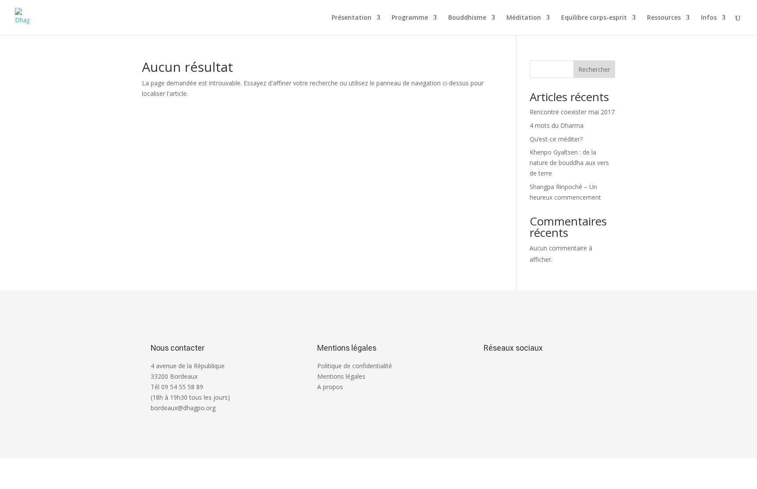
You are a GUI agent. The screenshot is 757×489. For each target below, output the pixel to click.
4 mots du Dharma (557, 125)
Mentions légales (341, 376)
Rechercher (594, 69)
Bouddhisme (467, 17)
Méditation (523, 17)
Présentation (351, 17)
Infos (709, 17)
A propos (330, 387)
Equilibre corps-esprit (594, 17)
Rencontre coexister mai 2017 (572, 112)
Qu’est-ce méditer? (556, 139)
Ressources (664, 17)
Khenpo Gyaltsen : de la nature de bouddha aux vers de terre (569, 162)
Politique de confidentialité (354, 366)
